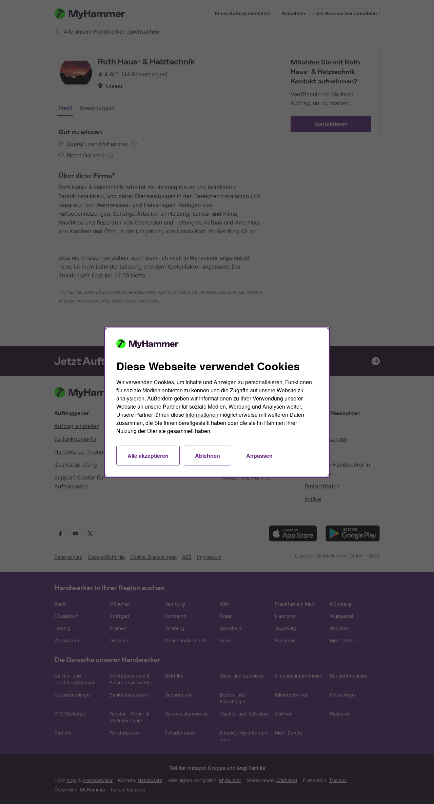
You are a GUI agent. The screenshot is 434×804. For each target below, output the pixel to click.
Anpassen (259, 455)
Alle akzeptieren (148, 455)
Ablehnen (207, 455)
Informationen (201, 414)
